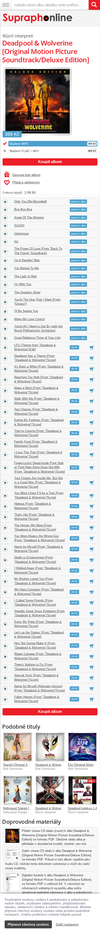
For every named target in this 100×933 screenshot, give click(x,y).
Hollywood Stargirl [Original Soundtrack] (30, 808)
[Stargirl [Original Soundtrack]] (18, 747)
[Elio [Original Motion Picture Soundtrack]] (82, 747)
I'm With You (22, 284)
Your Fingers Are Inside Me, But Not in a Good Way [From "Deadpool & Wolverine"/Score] (38, 482)
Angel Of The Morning (29, 217)
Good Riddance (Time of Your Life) (37, 337)
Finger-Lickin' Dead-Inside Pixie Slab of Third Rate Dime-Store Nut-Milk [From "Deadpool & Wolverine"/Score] (39, 467)
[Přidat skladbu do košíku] (91, 347)
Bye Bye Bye (23, 209)
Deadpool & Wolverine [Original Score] (61, 765)
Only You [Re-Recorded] (30, 201)
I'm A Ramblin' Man (27, 260)
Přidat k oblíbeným (26, 182)
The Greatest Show (27, 292)
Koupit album (50, 162)
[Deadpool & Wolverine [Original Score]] (50, 747)
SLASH (19, 225)
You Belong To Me (26, 268)
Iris (16, 241)
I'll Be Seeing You (26, 311)
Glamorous (21, 233)
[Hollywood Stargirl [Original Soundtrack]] (18, 790)
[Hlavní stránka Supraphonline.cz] (38, 18)
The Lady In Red (25, 276)
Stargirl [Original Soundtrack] (22, 765)
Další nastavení (67, 924)
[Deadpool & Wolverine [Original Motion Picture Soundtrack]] (50, 790)
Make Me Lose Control (29, 319)
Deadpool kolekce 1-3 (82, 808)
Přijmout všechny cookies (28, 924)
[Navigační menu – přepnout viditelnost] (6, 5)
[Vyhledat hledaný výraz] (94, 5)
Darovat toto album (26, 175)
